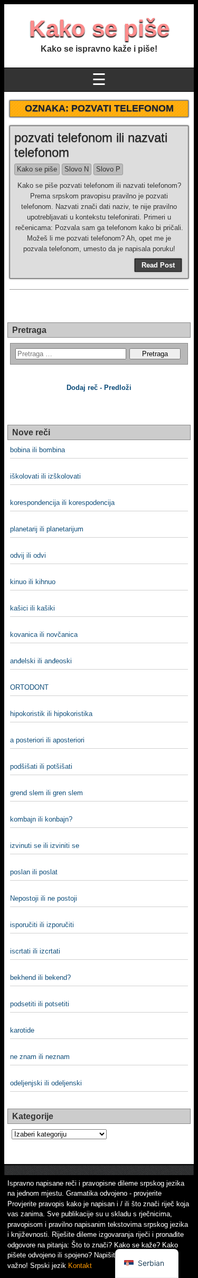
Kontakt (80, 1266)
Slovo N (76, 169)
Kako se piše (99, 28)
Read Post (158, 265)
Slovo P (108, 169)
